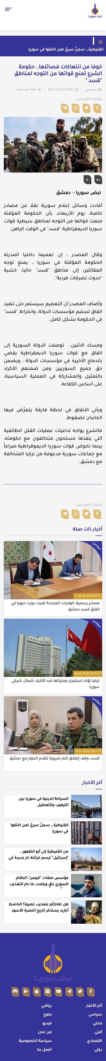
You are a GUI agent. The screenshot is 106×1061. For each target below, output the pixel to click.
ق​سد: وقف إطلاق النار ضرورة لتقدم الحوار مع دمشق (55, 759)
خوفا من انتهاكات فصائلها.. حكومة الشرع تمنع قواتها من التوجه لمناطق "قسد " (58, 74)
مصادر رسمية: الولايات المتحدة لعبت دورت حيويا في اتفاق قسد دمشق (55, 607)
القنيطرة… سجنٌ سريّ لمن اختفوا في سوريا (65, 50)
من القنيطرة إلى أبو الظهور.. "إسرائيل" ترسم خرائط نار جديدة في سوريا (38, 858)
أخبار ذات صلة (87, 529)
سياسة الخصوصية (35, 1041)
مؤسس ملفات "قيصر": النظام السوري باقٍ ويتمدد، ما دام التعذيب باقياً (39, 884)
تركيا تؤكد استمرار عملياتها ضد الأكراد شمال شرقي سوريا (56, 684)
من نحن (45, 1032)
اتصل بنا (44, 1050)
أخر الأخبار (92, 783)
